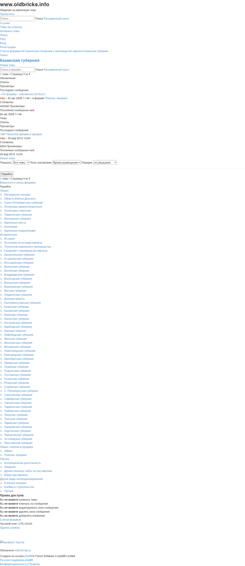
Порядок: (87, 162)
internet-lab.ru (23, 550)
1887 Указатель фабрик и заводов (21, 134)
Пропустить (7, 14)
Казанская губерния (20, 60)
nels (2, 98)
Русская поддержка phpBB (16, 560)
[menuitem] (11, 27)
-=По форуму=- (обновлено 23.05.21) (22, 94)
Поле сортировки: (41, 162)
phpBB (28, 556)
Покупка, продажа (56, 98)
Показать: (6, 162)
